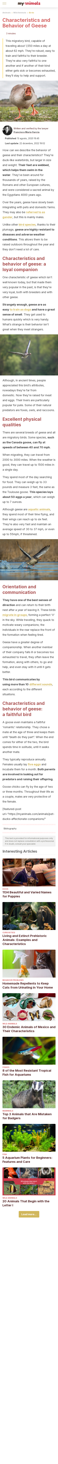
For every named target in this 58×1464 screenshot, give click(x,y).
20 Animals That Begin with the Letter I (25, 1203)
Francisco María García (26, 132)
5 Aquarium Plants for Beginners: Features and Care (27, 1160)
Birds (31, 12)
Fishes (5, 1067)
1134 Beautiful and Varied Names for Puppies (27, 894)
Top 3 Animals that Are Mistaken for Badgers (27, 1116)
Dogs (5, 889)
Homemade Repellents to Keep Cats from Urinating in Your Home (27, 985)
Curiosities (8, 932)
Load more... (29, 1214)
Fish (4, 1154)
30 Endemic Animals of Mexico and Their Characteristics (29, 1029)
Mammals (7, 1111)
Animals (6, 12)
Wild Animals (19, 12)
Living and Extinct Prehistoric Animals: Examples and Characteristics (24, 940)
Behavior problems (13, 980)
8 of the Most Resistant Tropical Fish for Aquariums (26, 1072)
